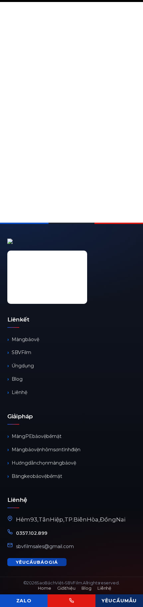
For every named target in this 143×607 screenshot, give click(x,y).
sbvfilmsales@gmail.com (45, 546)
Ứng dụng (23, 366)
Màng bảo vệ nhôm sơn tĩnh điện (46, 450)
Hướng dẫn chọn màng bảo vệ (44, 463)
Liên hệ (19, 392)
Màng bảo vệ (25, 339)
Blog (17, 379)
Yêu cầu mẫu (119, 601)
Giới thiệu (66, 588)
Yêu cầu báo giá (37, 562)
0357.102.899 (31, 533)
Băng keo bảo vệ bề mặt (37, 476)
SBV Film (21, 352)
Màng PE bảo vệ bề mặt (37, 436)
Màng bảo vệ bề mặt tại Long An (64, 124)
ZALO (24, 601)
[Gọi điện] (71, 600)
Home (44, 588)
